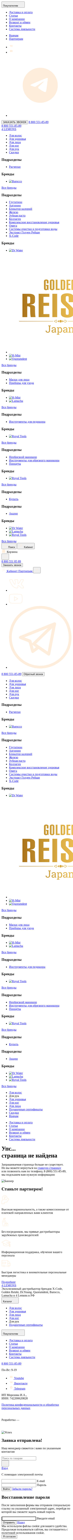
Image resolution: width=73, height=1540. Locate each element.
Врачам (13, 35)
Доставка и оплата (21, 12)
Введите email (46, 1518)
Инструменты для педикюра (27, 421)
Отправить (9, 1522)
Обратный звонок (33, 674)
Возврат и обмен (19, 22)
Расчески (15, 166)
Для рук (14, 149)
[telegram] (40, 667)
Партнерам (16, 38)
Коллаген (15, 219)
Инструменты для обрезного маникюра (34, 460)
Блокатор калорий (20, 208)
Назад (21, 1522)
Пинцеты (15, 463)
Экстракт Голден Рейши (24, 232)
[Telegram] (40, 115)
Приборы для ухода (21, 383)
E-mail (41, 1481)
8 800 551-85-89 (38, 122)
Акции (13, 513)
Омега (13, 225)
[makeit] (20, 1429)
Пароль (41, 1485)
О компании (17, 19)
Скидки (14, 152)
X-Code (14, 235)
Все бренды (8, 187)
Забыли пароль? (22, 1488)
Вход (4, 1468)
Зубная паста (17, 215)
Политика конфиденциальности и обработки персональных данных (30, 1406)
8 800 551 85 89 (11, 561)
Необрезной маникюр (23, 457)
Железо (13, 212)
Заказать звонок (12, 565)
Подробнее (8, 1282)
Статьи (13, 15)
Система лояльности (22, 29)
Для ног (14, 145)
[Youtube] (11, 52)
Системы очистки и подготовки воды (33, 229)
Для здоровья (17, 138)
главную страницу (49, 1167)
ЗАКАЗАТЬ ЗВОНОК (14, 122)
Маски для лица (19, 379)
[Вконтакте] (11, 47)
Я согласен (9, 1536)
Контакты (15, 25)
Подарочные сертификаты (26, 1109)
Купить (13, 499)
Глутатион (15, 202)
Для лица (15, 142)
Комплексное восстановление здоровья (34, 222)
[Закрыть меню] (37, 570)
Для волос (15, 135)
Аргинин (15, 205)
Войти (6, 1489)
